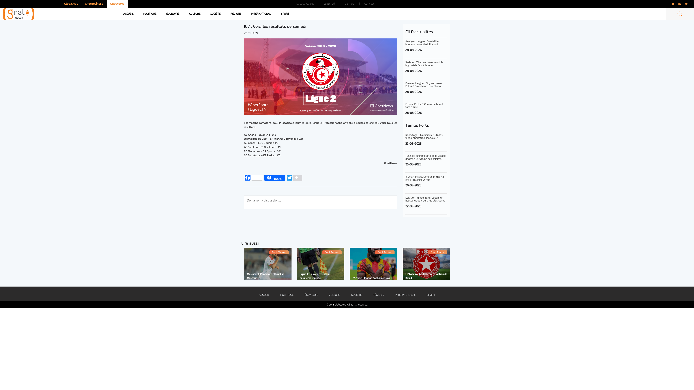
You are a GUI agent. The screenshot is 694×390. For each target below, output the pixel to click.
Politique (150, 13)
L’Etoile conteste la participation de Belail (426, 276)
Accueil (128, 13)
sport (285, 13)
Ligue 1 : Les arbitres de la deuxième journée (314, 276)
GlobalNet (71, 3)
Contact (369, 3)
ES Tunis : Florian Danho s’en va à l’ (372, 278)
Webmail (329, 3)
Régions (235, 13)
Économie (172, 13)
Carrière (350, 3)
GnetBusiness (94, 3)
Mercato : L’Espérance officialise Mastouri (265, 276)
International (261, 13)
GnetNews (117, 3)
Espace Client (305, 3)
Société (215, 13)
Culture (195, 13)
